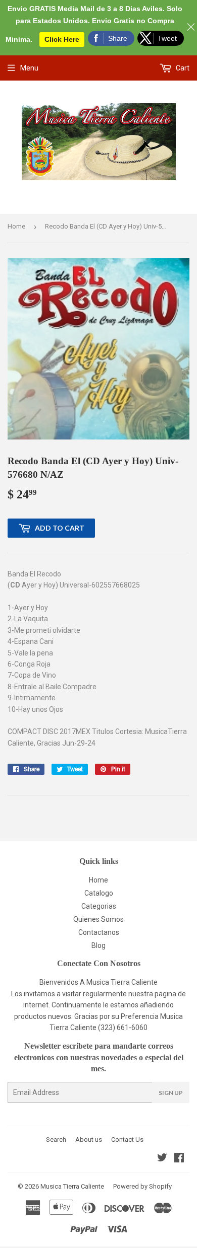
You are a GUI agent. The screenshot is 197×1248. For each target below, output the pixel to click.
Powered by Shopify (142, 1186)
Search (56, 1139)
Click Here (61, 39)
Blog (98, 945)
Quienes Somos (98, 919)
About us (88, 1139)
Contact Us (127, 1139)
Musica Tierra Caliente (72, 1186)
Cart (181, 68)
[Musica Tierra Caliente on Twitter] (162, 1159)
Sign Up (171, 1092)
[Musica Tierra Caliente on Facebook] (179, 1159)
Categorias (98, 906)
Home (16, 226)
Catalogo (98, 893)
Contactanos (98, 932)
